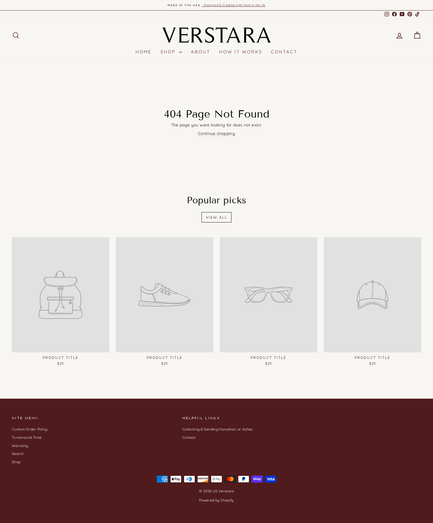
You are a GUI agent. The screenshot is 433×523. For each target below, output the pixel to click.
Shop (169, 52)
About (200, 52)
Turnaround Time (27, 437)
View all (216, 217)
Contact (284, 52)
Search (18, 453)
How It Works (240, 52)
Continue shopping (216, 133)
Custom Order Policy (30, 429)
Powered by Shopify (216, 500)
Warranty (20, 445)
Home (143, 52)
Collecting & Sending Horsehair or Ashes (217, 429)
